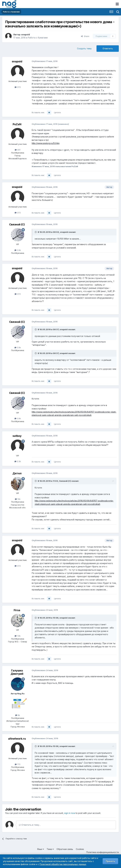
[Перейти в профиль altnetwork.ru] (17, 749)
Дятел (17, 473)
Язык (40, 849)
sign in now (69, 813)
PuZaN (17, 124)
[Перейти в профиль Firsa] (17, 620)
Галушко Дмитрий (17, 672)
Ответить (108, 48)
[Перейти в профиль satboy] (17, 446)
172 (18, 764)
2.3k (18, 461)
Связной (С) (17, 224)
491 (18, 150)
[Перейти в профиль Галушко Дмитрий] (17, 684)
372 (19, 87)
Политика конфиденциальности (102, 852)
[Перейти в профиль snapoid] (8, 36)
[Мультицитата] (49, 112)
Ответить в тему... (30, 825)
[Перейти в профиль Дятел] (17, 483)
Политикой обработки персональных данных (63, 864)
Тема (50, 849)
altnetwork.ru (17, 738)
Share (86, 36)
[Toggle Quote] (36, 232)
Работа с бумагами (38, 37)
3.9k (18, 250)
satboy (17, 435)
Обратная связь (65, 849)
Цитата (57, 112)
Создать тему (84, 48)
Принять (110, 861)
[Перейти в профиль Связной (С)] (17, 234)
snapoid (25, 34)
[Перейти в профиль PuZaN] (17, 134)
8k (18, 715)
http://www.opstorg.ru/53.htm (45, 143)
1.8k (19, 636)
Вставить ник (38, 112)
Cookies (80, 849)
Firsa (17, 610)
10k (18, 499)
